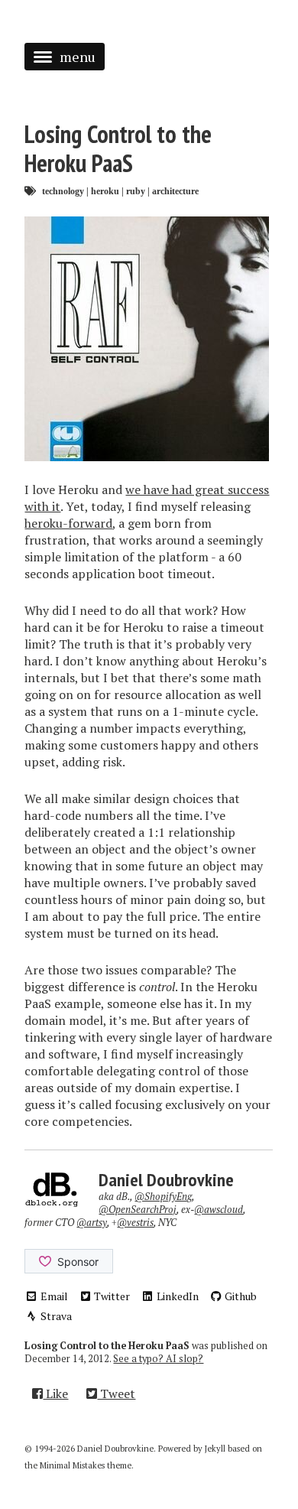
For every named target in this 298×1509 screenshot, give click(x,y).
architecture (175, 191)
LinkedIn (176, 1296)
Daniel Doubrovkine (166, 1180)
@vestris (135, 1222)
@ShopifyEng (163, 1196)
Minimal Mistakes (72, 1465)
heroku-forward (68, 523)
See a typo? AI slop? (158, 1358)
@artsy (91, 1222)
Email (53, 1296)
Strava (55, 1316)
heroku (105, 191)
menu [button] (78, 56)
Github (239, 1296)
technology (63, 191)
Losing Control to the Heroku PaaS (118, 148)
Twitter (111, 1296)
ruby (135, 191)
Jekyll (215, 1448)
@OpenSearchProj (138, 1209)
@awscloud (218, 1209)
